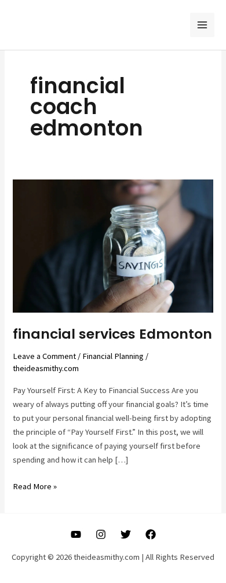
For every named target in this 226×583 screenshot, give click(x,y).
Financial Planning (113, 356)
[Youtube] (76, 534)
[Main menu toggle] (202, 25)
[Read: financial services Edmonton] (113, 245)
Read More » (35, 487)
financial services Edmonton (112, 333)
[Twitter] (126, 534)
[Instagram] (101, 534)
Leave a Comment (44, 356)
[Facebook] (150, 534)
